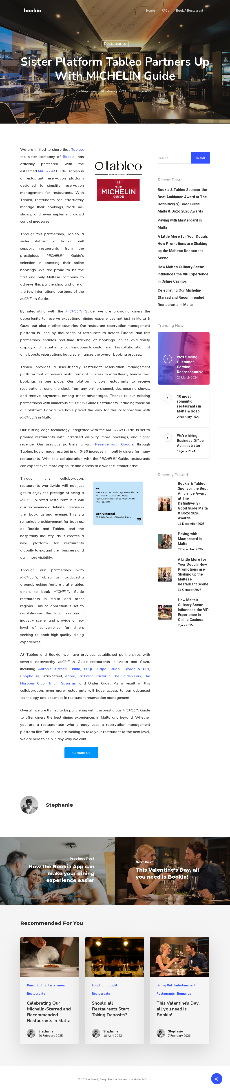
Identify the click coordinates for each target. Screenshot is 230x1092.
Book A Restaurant (189, 10)
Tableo (77, 149)
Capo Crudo (108, 669)
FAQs (165, 10)
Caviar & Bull (136, 669)
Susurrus (68, 683)
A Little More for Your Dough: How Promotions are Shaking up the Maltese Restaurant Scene (183, 247)
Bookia (69, 156)
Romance (184, 993)
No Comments (140, 91)
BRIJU (88, 669)
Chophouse (29, 676)
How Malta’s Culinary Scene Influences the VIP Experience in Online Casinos (183, 274)
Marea (69, 676)
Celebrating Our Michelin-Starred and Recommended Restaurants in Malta (181, 297)
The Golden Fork (127, 676)
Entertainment (55, 985)
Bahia (75, 669)
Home (150, 10)
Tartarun (103, 676)
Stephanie (88, 91)
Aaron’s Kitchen (52, 669)
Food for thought (104, 985)
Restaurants (115, 44)
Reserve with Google (114, 444)
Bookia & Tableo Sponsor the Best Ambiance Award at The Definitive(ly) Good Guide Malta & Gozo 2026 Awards (182, 200)
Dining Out (34, 985)
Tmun (53, 683)
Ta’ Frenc (85, 676)
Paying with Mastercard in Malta (180, 224)
